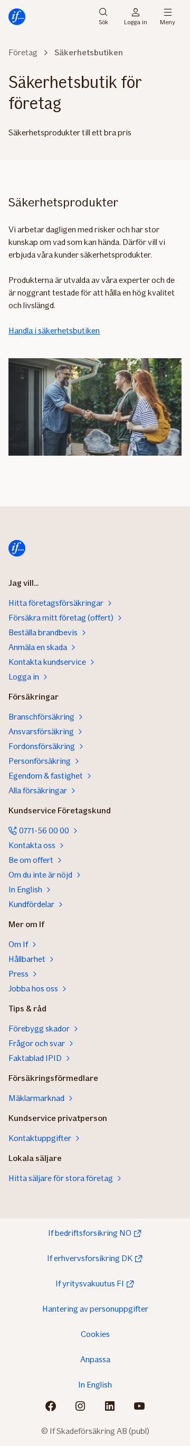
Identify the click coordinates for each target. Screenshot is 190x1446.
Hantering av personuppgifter (95, 1309)
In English (95, 1385)
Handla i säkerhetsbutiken (54, 331)
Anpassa (95, 1359)
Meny (167, 21)
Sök (103, 21)
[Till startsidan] (16, 16)
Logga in (135, 21)
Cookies (95, 1334)
